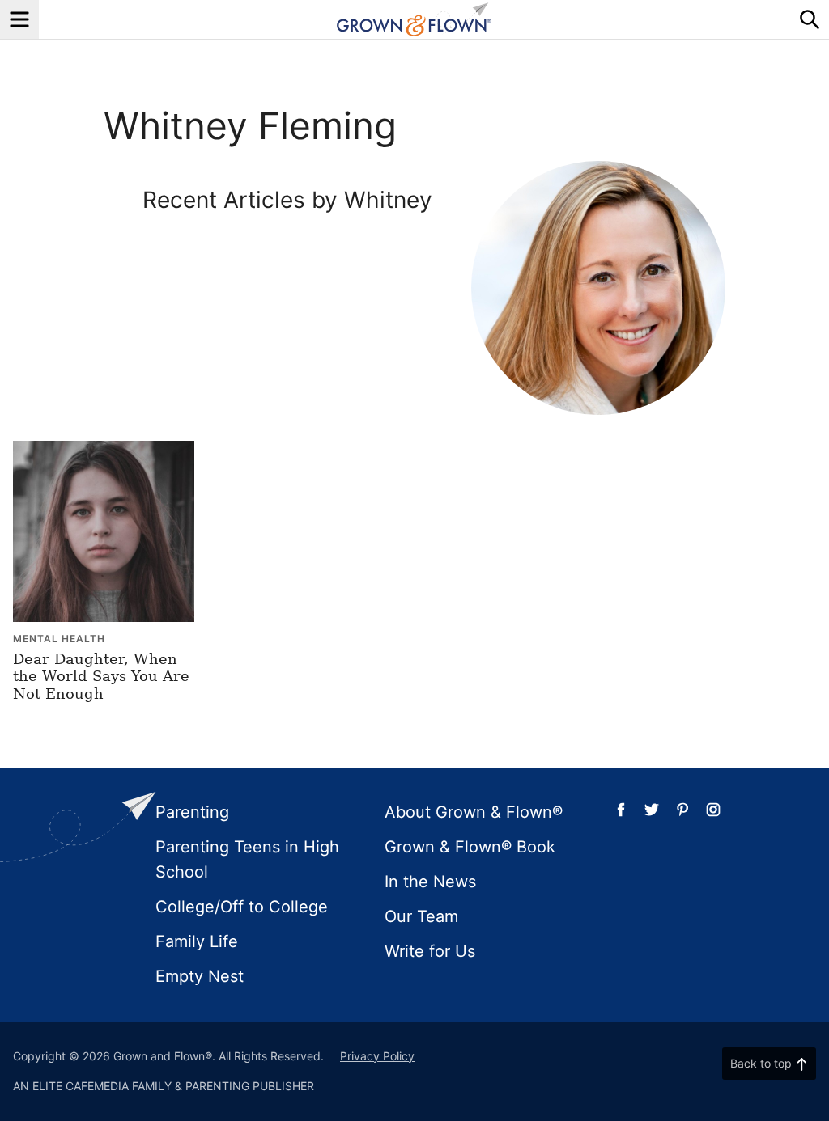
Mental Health (59, 638)
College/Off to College (241, 906)
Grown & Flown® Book (470, 847)
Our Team (421, 916)
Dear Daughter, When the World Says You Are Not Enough (101, 676)
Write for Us (430, 951)
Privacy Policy (377, 1056)
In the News (430, 881)
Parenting (192, 812)
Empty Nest (199, 976)
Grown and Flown (414, 19)
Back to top (761, 1063)
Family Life (196, 941)
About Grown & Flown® (474, 812)
